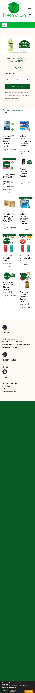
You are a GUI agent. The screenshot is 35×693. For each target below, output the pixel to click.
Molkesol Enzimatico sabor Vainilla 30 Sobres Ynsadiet (25, 141)
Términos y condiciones (10, 383)
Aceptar (5, 690)
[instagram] (7, 367)
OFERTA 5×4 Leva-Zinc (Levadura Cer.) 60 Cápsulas (24, 297)
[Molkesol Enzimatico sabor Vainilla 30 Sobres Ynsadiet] (26, 126)
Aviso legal (6, 386)
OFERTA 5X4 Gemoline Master (8, 258)
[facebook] (3, 367)
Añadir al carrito (17, 86)
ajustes (14, 687)
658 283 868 (17, 342)
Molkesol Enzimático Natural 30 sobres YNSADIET (24, 219)
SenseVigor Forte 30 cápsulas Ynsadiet (24, 172)
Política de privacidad (9, 392)
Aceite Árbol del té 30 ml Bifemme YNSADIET (8, 286)
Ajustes (12, 690)
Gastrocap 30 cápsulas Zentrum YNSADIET (8, 140)
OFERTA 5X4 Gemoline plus (25, 257)
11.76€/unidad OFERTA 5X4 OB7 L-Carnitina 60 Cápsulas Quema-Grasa (9, 180)
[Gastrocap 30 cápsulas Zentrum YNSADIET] (9, 126)
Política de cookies (9, 389)
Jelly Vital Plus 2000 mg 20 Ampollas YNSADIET (9, 218)
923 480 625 (6, 342)
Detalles (14, 149)
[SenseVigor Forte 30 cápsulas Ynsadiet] (26, 161)
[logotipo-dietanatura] (14, 2)
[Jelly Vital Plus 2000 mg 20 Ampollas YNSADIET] (9, 204)
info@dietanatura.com (10, 339)
